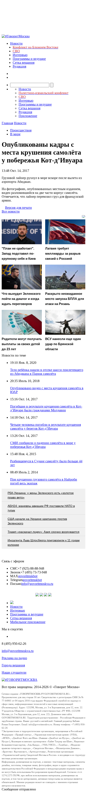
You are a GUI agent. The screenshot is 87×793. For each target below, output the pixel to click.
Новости (16, 43)
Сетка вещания (23, 62)
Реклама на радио (14, 658)
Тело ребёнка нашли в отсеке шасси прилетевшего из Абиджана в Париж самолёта (46, 371)
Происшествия (20, 130)
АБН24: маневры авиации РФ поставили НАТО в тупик (41, 508)
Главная (7, 123)
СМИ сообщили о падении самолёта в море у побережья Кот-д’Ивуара (43, 445)
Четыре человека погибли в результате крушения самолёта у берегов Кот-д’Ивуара (45, 426)
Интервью (20, 55)
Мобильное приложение (27, 622)
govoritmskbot (27, 576)
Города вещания (13, 665)
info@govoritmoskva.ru (37, 584)
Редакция (19, 66)
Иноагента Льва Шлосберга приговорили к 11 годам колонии (44, 542)
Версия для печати (18, 207)
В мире (15, 134)
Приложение (28, 116)
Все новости (11, 211)
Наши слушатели (14, 672)
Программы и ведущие (29, 59)
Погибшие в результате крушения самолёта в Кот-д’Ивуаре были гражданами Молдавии (46, 408)
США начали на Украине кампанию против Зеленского (37, 521)
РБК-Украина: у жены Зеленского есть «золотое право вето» (41, 495)
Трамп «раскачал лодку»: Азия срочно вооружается (43, 531)
